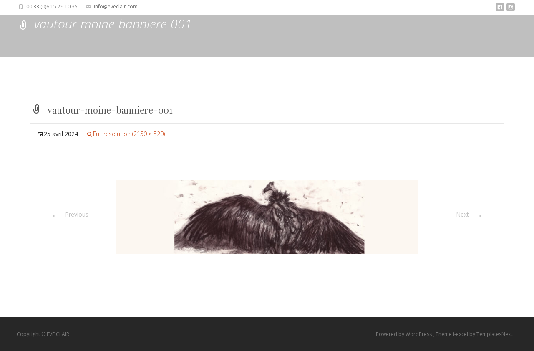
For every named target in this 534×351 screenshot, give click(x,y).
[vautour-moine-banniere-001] (267, 216)
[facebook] (500, 9)
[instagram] (510, 9)
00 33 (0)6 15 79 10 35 (52, 6)
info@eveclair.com (116, 6)
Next (470, 214)
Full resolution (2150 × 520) (129, 134)
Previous (69, 214)
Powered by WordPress (404, 334)
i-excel (461, 334)
